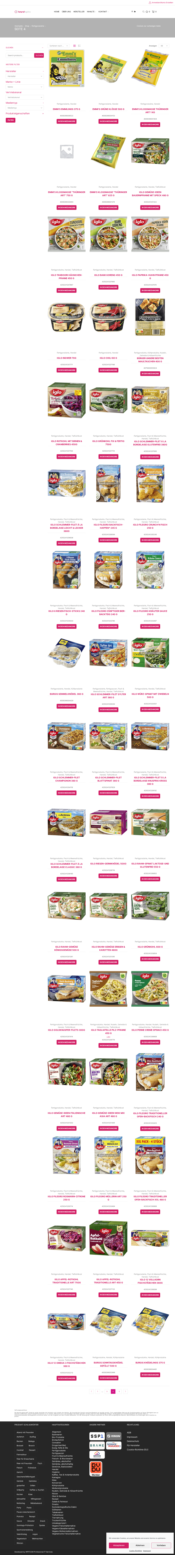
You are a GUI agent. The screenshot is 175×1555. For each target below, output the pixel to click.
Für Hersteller (133, 1445)
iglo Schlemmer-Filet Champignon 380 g (66, 779)
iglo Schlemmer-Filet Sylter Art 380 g (108, 696)
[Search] (39, 55)
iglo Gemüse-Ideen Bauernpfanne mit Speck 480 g (150, 194)
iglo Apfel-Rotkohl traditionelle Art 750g (66, 1281)
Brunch (32, 1445)
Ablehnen (140, 1545)
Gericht (20, 1472)
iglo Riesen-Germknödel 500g (108, 863)
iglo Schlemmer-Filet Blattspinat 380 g (108, 779)
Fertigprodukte (38, 26)
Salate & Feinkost (60, 1501)
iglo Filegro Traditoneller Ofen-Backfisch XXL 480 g (150, 1198)
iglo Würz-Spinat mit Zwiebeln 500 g (150, 695)
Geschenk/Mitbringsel (26, 1477)
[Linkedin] (135, 11)
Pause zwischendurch (26, 1512)
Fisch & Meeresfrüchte (156, 436)
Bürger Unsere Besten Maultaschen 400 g (150, 360)
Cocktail (20, 1450)
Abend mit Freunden (25, 1432)
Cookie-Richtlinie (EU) (137, 1449)
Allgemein (56, 1432)
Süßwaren (56, 1509)
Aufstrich (20, 1437)
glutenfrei (21, 1485)
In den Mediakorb (66, 121)
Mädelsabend (36, 1503)
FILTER (11, 120)
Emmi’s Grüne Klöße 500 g (108, 109)
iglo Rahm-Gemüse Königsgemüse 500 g (66, 948)
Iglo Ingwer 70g (66, 358)
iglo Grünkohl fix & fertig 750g (108, 443)
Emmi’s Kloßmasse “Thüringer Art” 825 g (108, 194)
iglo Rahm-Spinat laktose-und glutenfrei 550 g (150, 865)
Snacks (55, 1504)
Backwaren (57, 1434)
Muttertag (21, 1503)
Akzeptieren (119, 1545)
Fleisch (19, 1468)
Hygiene (56, 1472)
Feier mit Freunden (24, 1463)
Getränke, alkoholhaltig (62, 1464)
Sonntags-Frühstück (25, 1525)
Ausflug (33, 1437)
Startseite (19, 26)
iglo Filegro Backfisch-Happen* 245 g (108, 526)
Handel (73, 104)
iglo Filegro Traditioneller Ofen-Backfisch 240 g (150, 1115)
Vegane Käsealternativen (63, 1528)
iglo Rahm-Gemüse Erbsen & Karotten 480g (108, 948)
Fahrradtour (22, 1454)
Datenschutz (133, 1441)
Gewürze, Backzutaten (62, 1466)
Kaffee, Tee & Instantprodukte (65, 1474)
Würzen (20, 1543)
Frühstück (32, 1468)
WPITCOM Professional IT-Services (39, 1552)
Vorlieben (161, 1545)
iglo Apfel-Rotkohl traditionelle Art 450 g (108, 1281)
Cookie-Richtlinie (135, 1551)
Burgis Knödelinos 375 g (150, 1362)
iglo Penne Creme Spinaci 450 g (150, 1030)
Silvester (31, 1521)
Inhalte (90, 11)
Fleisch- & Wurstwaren (62, 1458)
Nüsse (55, 1493)
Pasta (29, 1508)
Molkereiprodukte (60, 1488)
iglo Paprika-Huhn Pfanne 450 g (150, 277)
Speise (42, 1525)
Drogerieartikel (59, 1445)
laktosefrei (21, 1499)
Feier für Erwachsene (25, 1459)
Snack (42, 1521)
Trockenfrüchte (59, 1520)
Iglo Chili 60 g (108, 358)
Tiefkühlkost (160, 187)
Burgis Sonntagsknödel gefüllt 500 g (108, 1364)
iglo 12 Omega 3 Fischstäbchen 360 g (66, 1364)
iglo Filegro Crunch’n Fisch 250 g (150, 526)
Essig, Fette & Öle (60, 1448)
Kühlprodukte (153, 353)
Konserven (57, 1483)
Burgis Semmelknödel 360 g (66, 694)
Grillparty (20, 1490)
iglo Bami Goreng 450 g (108, 275)
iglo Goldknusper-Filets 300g (66, 1030)
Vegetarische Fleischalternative (66, 1533)
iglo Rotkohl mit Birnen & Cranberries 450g (66, 443)
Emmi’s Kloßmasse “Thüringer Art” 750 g (66, 194)
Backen (20, 1441)
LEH (108, 1037)
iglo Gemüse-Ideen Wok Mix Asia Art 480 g (108, 1115)
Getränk (20, 1481)
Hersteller (78, 11)
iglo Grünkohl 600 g (150, 947)
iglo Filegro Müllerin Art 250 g (108, 1198)
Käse (30, 1494)
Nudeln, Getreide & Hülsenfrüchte (67, 1491)
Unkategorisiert (59, 1523)
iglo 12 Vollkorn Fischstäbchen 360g (150, 1281)
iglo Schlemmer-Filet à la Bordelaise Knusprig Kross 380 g (150, 780)
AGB (129, 1432)
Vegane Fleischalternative (63, 1526)
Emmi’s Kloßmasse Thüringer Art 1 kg (150, 111)
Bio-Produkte (58, 1437)
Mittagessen (36, 1499)
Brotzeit (20, 1445)
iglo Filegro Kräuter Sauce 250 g (150, 613)
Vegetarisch (22, 1538)
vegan (35, 1534)
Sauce (19, 1521)
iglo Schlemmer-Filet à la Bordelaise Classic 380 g (66, 865)
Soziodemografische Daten (64, 1507)
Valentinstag (22, 1534)
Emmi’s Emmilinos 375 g (66, 109)
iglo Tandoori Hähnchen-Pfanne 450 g (66, 277)
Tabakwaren (57, 1512)
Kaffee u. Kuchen (37, 1490)
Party (19, 1508)
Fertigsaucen (111, 689)
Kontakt (103, 11)
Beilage (31, 1441)
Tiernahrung (57, 1517)
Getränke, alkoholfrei (61, 1461)
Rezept (32, 1516)
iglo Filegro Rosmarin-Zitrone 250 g (66, 1198)
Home (56, 11)
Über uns (66, 11)
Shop (27, 26)
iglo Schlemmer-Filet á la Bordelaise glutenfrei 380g (150, 443)
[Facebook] (132, 11)
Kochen (20, 1494)
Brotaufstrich (58, 1440)
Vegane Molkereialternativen (65, 1531)
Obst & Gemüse (59, 1496)
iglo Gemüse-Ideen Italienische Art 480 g (66, 1115)
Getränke (33, 1481)
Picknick (20, 1516)
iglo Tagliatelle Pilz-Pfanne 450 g (108, 1031)
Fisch (40, 1463)
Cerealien (56, 1442)
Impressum (147, 1551)
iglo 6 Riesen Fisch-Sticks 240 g (66, 613)
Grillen (32, 1485)
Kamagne (56, 1477)
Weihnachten (37, 1538)
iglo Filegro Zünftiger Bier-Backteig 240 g (108, 613)
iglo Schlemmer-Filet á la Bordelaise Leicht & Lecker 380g (66, 527)
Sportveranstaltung (25, 1530)
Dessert (32, 1450)
